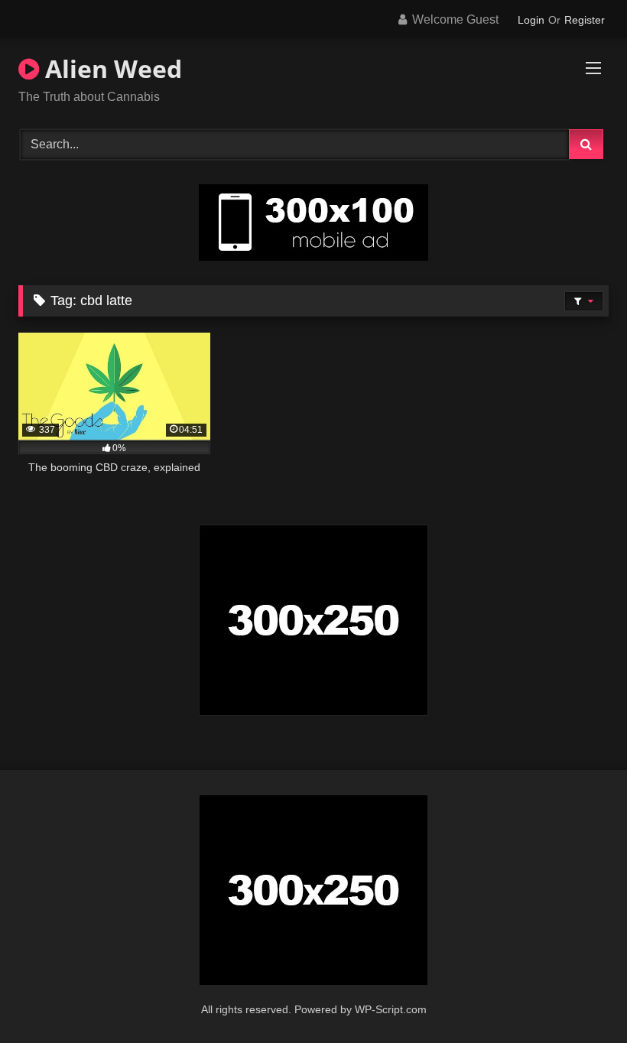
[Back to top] (579, 997)
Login (531, 20)
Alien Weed (110, 68)
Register (584, 20)
